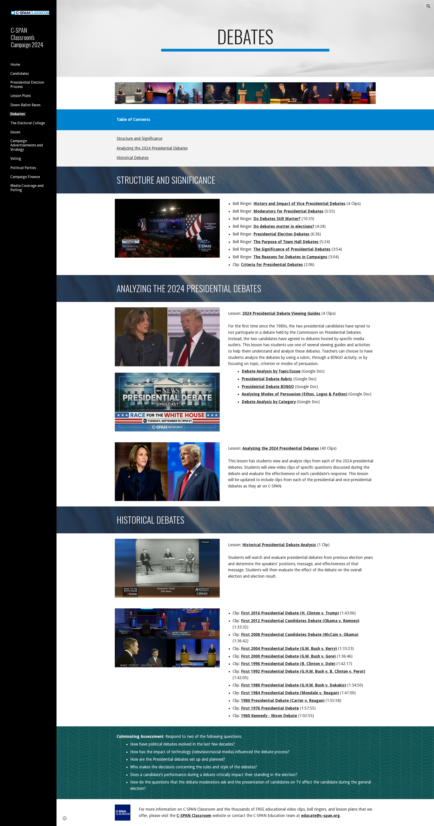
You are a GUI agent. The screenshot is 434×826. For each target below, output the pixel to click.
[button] (428, 6)
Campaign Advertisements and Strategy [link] (26, 145)
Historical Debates (133, 157)
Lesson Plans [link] (20, 96)
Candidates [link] (19, 73)
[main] (245, 38)
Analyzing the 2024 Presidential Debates (152, 148)
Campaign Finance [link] (25, 177)
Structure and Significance (139, 138)
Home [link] (15, 64)
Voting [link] (15, 158)
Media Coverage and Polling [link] (27, 188)
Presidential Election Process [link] (27, 84)
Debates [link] (17, 114)
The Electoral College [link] (27, 123)
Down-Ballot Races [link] (25, 105)
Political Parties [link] (23, 168)
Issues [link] (15, 132)
